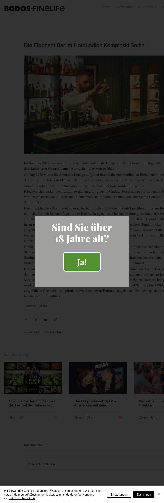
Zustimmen (144, 494)
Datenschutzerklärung (22, 498)
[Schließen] (159, 494)
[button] (82, 262)
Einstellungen (119, 494)
